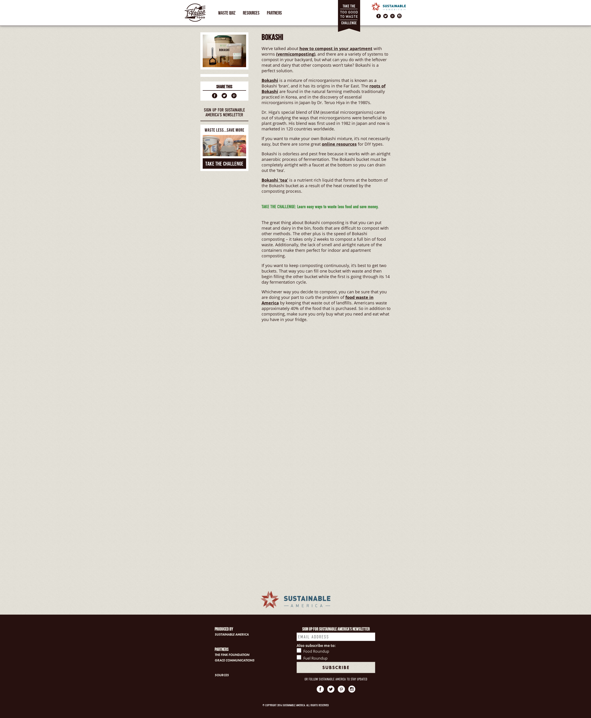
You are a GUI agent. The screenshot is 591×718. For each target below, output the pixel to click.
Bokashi (270, 80)
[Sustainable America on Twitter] (386, 15)
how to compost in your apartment (335, 48)
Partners (274, 12)
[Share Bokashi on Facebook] (214, 95)
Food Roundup (316, 651)
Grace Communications (234, 660)
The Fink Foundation (232, 655)
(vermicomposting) (295, 54)
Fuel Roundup (315, 658)
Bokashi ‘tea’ (275, 180)
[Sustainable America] (388, 6)
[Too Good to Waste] (349, 16)
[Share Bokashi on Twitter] (224, 95)
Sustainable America (232, 634)
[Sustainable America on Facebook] (379, 15)
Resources (251, 12)
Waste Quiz (226, 12)
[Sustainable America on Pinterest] (392, 15)
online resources (339, 144)
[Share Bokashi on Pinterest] (234, 95)
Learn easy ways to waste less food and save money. (320, 206)
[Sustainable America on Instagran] (399, 15)
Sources (222, 675)
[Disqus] (326, 396)
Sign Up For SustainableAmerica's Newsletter (224, 112)
